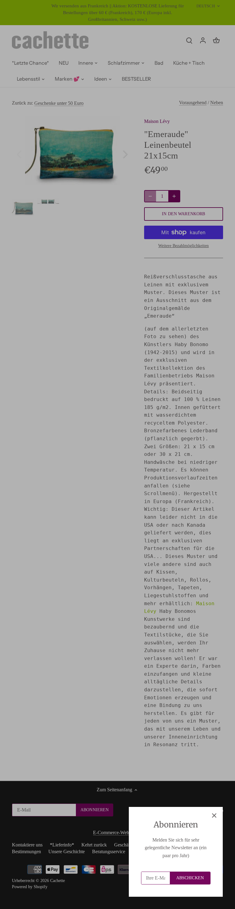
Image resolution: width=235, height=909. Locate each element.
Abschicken (190, 878)
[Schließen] (214, 815)
